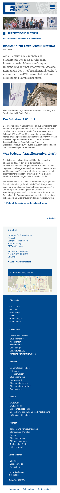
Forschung (15, 312)
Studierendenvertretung (20, 386)
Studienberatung (17, 377)
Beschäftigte (15, 348)
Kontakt (13, 230)
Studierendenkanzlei (19, 383)
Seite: (11, 480)
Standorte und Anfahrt (20, 432)
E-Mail (13, 257)
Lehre (12, 315)
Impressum (14, 489)
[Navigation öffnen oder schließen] (52, 7)
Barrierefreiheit (44, 489)
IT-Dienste (14, 371)
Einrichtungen (16, 318)
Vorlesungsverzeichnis (20, 409)
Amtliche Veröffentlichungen (23, 354)
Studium (14, 309)
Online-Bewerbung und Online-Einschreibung (30, 412)
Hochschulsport (17, 374)
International (15, 321)
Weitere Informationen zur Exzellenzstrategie (26, 203)
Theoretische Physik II (23, 33)
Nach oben (15, 467)
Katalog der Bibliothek (19, 415)
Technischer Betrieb (19, 444)
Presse (13, 435)
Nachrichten (15, 342)
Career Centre (16, 389)
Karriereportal (16, 344)
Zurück (52, 218)
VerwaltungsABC (17, 351)
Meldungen (36, 39)
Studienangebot (17, 339)
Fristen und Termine (19, 335)
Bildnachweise (16, 464)
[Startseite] (4, 39)
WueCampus (16, 406)
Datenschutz (28, 489)
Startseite (14, 300)
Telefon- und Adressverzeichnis (24, 429)
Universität (15, 306)
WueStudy (14, 403)
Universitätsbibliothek (19, 368)
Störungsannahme (18, 441)
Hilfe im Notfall (16, 447)
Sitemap (14, 461)
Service (13, 361)
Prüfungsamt (16, 380)
